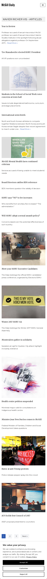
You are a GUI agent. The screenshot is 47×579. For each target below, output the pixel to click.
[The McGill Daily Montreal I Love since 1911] (8, 5)
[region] (23, 560)
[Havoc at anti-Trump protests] (23, 450)
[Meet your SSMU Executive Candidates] (23, 248)
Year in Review (8, 26)
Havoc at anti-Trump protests (15, 469)
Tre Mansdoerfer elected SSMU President (21, 52)
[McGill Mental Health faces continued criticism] (23, 147)
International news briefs (13, 115)
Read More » (12, 43)
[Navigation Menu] (42, 5)
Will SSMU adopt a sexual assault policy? (21, 216)
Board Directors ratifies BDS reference (19, 182)
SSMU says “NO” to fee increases (17, 198)
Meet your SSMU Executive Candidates (19, 269)
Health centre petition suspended (17, 401)
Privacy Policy (31, 557)
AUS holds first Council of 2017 (16, 516)
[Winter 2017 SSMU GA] (23, 302)
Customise (23, 568)
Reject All (23, 574)
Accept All (24, 562)
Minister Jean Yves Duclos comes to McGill (22, 419)
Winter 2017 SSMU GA (12, 322)
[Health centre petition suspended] (23, 377)
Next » (25, 536)
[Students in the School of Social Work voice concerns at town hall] (23, 78)
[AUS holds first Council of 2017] (23, 497)
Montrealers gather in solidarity (17, 340)
